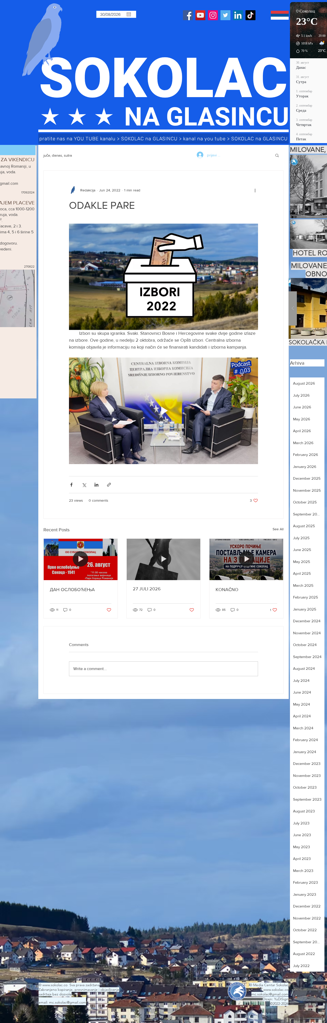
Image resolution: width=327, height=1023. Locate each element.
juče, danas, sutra (57, 155)
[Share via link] (109, 484)
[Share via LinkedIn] (96, 484)
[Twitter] (225, 15)
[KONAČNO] (246, 559)
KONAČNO (227, 589)
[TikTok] (250, 15)
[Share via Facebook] (71, 484)
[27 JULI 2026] (164, 559)
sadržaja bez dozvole (55, 994)
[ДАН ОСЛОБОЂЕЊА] (81, 559)
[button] (277, 155)
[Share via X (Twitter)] (83, 484)
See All (278, 529)
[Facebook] (188, 15)
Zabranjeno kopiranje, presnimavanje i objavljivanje (79, 989)
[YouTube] (200, 15)
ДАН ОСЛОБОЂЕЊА (72, 589)
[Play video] (163, 411)
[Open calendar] (129, 14)
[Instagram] (213, 15)
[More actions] (255, 190)
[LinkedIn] (238, 15)
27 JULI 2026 (147, 588)
